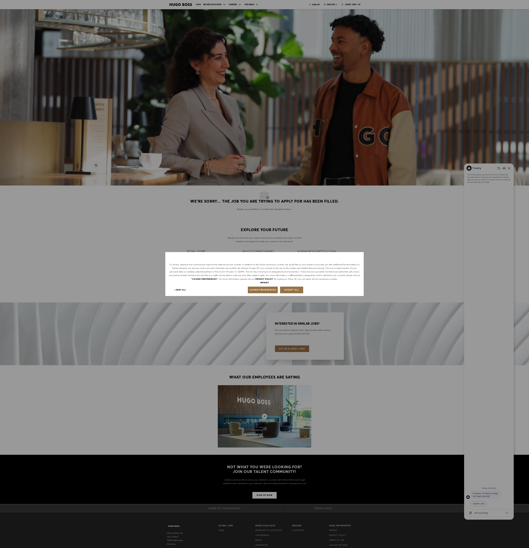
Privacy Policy (264, 279)
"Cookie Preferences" (204, 279)
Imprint (264, 282)
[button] (263, 290)
